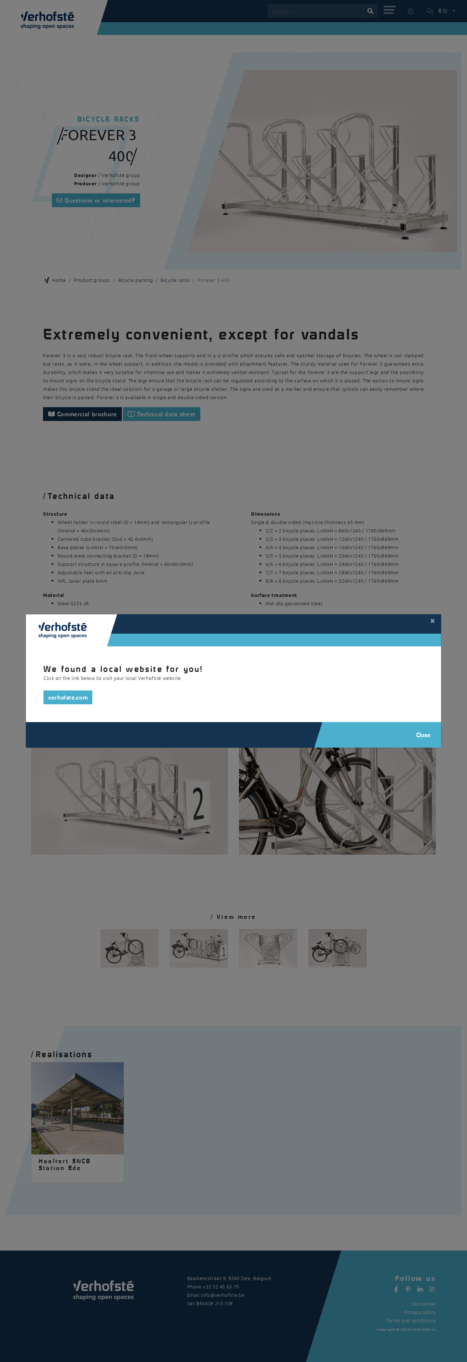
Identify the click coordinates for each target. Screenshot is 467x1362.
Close (423, 734)
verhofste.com (68, 697)
